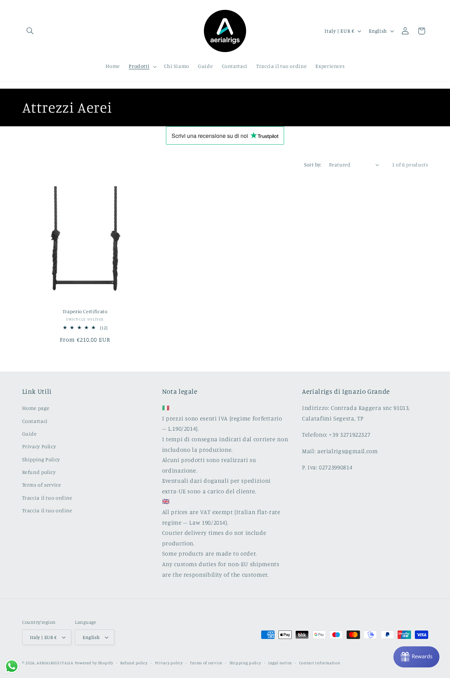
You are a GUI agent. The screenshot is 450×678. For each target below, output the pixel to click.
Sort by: (313, 164)
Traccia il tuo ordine (47, 498)
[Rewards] (416, 656)
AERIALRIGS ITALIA (55, 662)
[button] (30, 31)
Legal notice (280, 662)
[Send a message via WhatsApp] (12, 666)
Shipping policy (245, 662)
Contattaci (35, 421)
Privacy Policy (39, 446)
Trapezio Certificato (85, 311)
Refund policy (39, 472)
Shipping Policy (41, 459)
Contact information (319, 662)
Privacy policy (169, 662)
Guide (29, 434)
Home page (36, 408)
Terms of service (41, 485)
